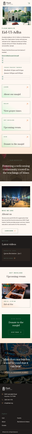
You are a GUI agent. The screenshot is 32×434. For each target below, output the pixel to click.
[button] (29, 3)
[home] (8, 3)
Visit (3, 418)
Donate (4, 425)
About (3, 422)
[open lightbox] (16, 254)
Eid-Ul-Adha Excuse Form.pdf (10, 55)
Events (19, 418)
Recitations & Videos (23, 422)
